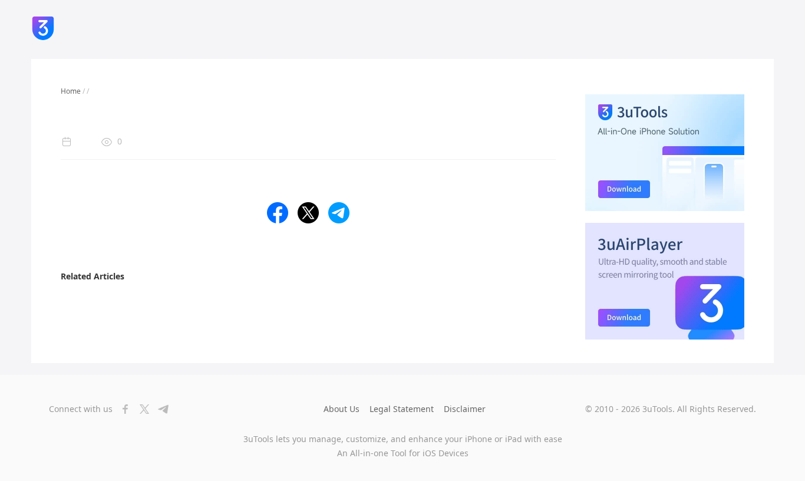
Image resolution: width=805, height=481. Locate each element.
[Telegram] (159, 409)
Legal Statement (401, 408)
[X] (140, 409)
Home (71, 91)
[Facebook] (122, 409)
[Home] (43, 29)
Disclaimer (465, 408)
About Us (341, 408)
